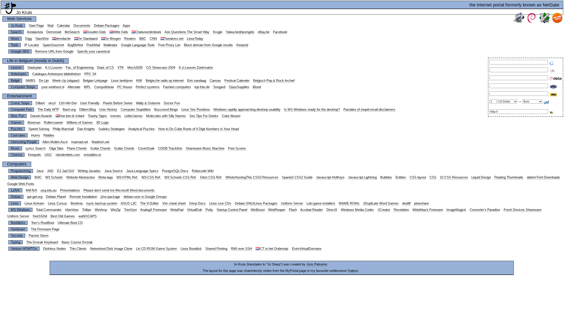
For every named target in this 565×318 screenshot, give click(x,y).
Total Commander (49, 210)
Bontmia (77, 203)
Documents (81, 25)
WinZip (116, 210)
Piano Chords (77, 148)
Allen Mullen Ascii (55, 142)
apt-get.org (34, 197)
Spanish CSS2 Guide (297, 177)
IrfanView (72, 210)
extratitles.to (92, 155)
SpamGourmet (53, 45)
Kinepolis (34, 155)
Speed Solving (38, 129)
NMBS (30, 80)
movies (115, 116)
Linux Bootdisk (191, 248)
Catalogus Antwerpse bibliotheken (56, 74)
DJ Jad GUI (65, 171)
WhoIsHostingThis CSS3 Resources (252, 177)
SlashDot (42, 38)
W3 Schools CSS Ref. (180, 177)
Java (39, 171)
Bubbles (386, 177)
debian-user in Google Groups (145, 197)
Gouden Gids (96, 32)
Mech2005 (135, 67)
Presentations (70, 190)
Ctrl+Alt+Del (68, 103)
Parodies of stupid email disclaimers (369, 109)
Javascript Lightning (362, 177)
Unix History (108, 109)
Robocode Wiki (203, 171)
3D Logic (102, 122)
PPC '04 (90, 74)
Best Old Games (63, 216)
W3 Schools (54, 177)
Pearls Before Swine (117, 103)
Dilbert (40, 103)
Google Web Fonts (20, 184)
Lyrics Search (35, 148)
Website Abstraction (80, 177)
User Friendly (90, 103)
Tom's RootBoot (42, 223)
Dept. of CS (105, 67)
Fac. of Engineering (80, 67)
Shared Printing (216, 248)
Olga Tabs (56, 148)
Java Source (113, 171)
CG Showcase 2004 (160, 67)
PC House (124, 87)
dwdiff (406, 203)
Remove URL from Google (54, 51)
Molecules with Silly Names (166, 116)
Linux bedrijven (122, 80)
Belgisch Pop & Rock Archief (274, 80)
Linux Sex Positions (195, 109)
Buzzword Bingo (166, 109)
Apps (126, 25)
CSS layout (418, 177)
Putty (209, 210)
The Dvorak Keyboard (42, 242)
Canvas (215, 80)
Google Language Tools (138, 45)
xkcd (51, 103)
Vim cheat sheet (174, 203)
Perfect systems (148, 87)
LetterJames (133, 116)
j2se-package (110, 197)
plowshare (421, 203)
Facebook (280, 32)
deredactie (63, 38)
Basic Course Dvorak (77, 242)
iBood (257, 87)
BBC (142, 38)
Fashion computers (177, 87)
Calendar (63, 25)
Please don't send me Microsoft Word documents (118, 190)
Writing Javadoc (89, 171)
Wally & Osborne (148, 103)
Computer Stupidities (136, 109)
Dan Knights (86, 129)
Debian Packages (106, 25)
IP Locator (31, 45)
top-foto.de (202, 87)
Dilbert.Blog (87, 109)
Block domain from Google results (208, 45)
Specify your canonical (93, 51)
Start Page (36, 25)
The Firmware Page (45, 229)
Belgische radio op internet (165, 80)
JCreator (384, 210)
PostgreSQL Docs (175, 171)
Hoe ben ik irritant (71, 116)
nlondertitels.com (68, 155)
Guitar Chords (100, 148)
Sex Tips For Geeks (203, 116)
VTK (120, 67)
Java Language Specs (142, 171)
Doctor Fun (172, 103)
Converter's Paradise (485, 210)
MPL (87, 87)
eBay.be (263, 32)
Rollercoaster (53, 122)
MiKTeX (31, 190)
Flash (293, 210)
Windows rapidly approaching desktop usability (247, 109)
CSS (432, 177)
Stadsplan (34, 67)
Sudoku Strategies (111, 129)
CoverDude (146, 148)
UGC (48, 155)
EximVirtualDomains (307, 248)
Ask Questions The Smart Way (187, 32)
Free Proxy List (169, 45)
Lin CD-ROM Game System (156, 248)
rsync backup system (101, 203)
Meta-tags (105, 177)
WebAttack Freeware (427, 210)
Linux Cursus (57, 203)
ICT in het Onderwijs (273, 248)
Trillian (86, 210)
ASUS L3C (129, 203)
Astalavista (35, 32)
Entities (401, 177)
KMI (139, 80)
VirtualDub (194, 210)
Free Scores (237, 148)
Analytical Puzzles (141, 129)
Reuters (130, 38)
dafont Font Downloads (543, 177)
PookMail (93, 45)
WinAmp (101, 210)
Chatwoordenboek (148, 32)
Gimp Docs (197, 203)
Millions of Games (80, 122)
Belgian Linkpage (95, 80)
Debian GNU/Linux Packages (256, 203)
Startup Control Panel (232, 210)
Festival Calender (237, 80)
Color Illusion (231, 116)
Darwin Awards (41, 116)
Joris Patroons (316, 264)
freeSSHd (40, 216)
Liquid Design (481, 177)
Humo (35, 135)
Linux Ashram (34, 203)
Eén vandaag (196, 80)
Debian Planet (56, 197)
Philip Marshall (63, 129)
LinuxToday (195, 38)
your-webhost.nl (52, 87)
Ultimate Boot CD (70, 223)
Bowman (34, 122)
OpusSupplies (239, 87)
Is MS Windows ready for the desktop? (312, 109)
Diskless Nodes (54, 248)
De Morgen (113, 38)
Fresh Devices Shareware (522, 210)
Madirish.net (100, 142)
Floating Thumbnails (508, 177)
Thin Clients (78, 248)
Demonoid (53, 32)
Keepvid (242, 45)
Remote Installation (83, 197)
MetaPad (176, 210)
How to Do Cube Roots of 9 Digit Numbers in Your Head (198, 129)
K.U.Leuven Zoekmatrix (196, 67)
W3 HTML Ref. (127, 177)
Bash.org (69, 109)
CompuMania (104, 87)
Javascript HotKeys (330, 177)
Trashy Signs (97, 116)
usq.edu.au (48, 190)
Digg (28, 38)
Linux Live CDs (220, 203)
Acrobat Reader (311, 210)
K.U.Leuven (53, 67)
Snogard (219, 87)
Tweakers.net (173, 38)
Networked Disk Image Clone (111, 248)
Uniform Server (292, 203)
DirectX (331, 210)
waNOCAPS (87, 216)
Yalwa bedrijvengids (240, 32)
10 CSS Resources (454, 177)
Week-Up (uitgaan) (65, 80)
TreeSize (130, 210)
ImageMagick (456, 210)
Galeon (353, 271)
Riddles (48, 135)
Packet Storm (39, 235)
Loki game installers (321, 203)
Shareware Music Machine (205, 148)
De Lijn (44, 80)
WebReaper (276, 210)
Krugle (217, 32)
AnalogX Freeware (153, 210)
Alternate (74, 87)
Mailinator (110, 45)
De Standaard (88, 38)
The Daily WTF (48, 109)
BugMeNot (75, 45)
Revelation (401, 210)
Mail (50, 25)
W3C (38, 177)
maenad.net (79, 142)
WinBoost (258, 210)
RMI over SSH (241, 248)
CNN (153, 38)
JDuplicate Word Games (381, 203)
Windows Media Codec (357, 210)
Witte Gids (120, 32)
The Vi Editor (149, 203)
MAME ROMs (349, 203)
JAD (50, 171)
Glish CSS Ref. (211, 177)
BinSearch (72, 32)
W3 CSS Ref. (151, 177)
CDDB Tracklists (170, 148)
